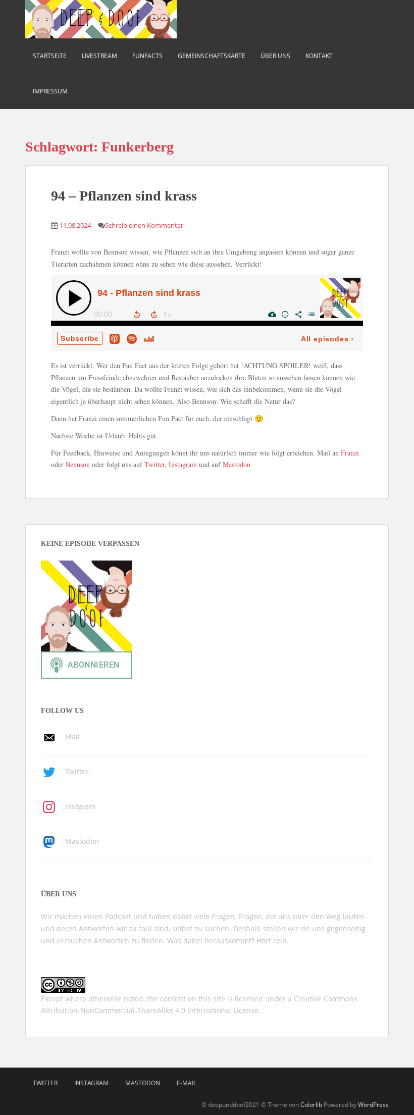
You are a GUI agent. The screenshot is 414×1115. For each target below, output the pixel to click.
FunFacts (147, 56)
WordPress (373, 1104)
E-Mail (186, 1083)
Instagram (183, 464)
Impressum (50, 91)
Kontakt (319, 56)
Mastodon (236, 464)
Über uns (275, 56)
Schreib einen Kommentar (144, 225)
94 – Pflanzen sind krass (124, 196)
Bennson (78, 464)
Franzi (350, 453)
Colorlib (311, 1104)
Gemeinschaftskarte (211, 56)
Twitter (154, 464)
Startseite (50, 56)
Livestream (99, 56)
